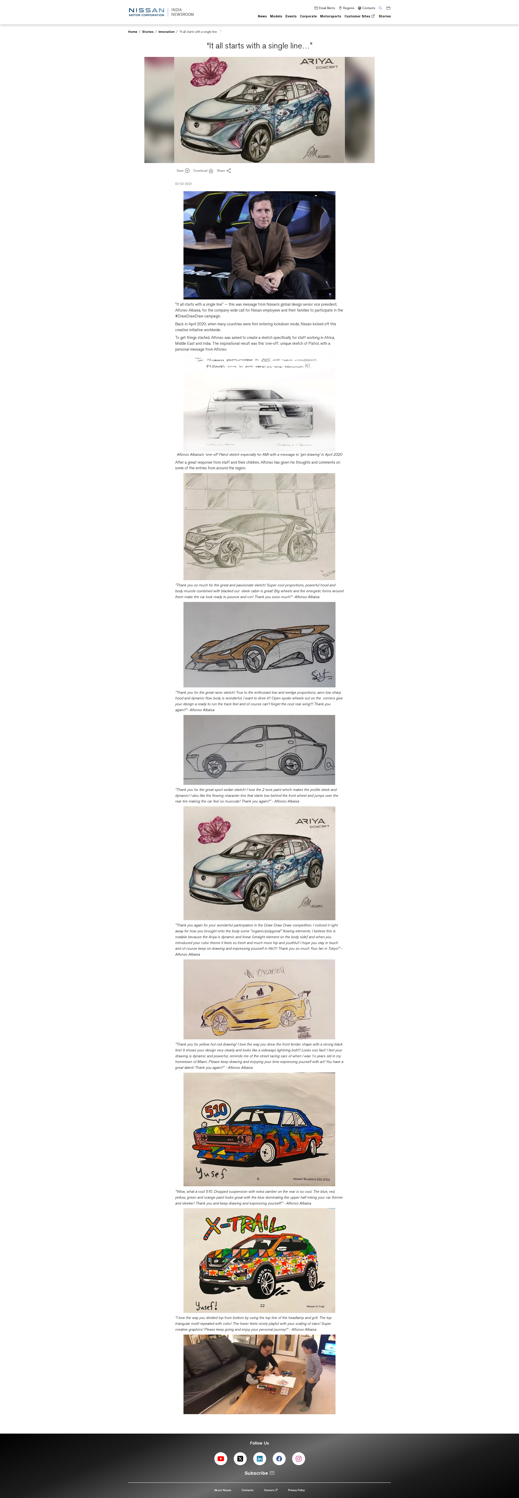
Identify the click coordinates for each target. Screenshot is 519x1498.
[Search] (379, 8)
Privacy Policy (296, 1490)
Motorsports (330, 16)
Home (132, 32)
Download (200, 171)
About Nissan (222, 1490)
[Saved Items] (387, 8)
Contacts (368, 8)
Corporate (308, 16)
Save (180, 171)
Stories (385, 16)
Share (221, 171)
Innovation (167, 32)
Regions (348, 8)
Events (291, 16)
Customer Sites (357, 16)
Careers (269, 1490)
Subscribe (256, 1473)
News (262, 16)
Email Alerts (327, 8)
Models (276, 16)
